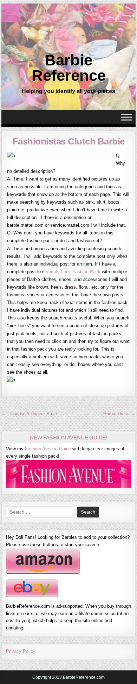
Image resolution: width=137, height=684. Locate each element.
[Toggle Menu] (126, 117)
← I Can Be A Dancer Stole (29, 413)
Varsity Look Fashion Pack (73, 271)
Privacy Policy (20, 651)
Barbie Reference (69, 67)
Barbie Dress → (119, 413)
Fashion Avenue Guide (48, 448)
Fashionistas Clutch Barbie (69, 141)
